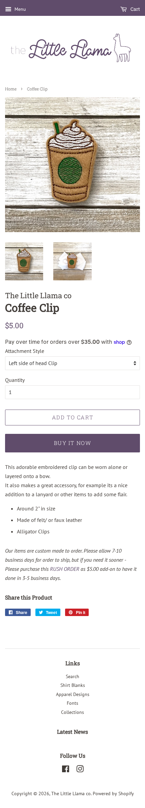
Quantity (15, 380)
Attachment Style (24, 350)
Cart (134, 9)
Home (11, 88)
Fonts (72, 703)
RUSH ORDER (64, 568)
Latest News (72, 731)
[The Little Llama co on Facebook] (65, 770)
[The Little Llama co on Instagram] (80, 770)
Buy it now (72, 442)
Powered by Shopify (113, 793)
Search (72, 676)
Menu (19, 9)
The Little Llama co (71, 793)
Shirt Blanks (72, 685)
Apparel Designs (72, 694)
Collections (72, 712)
